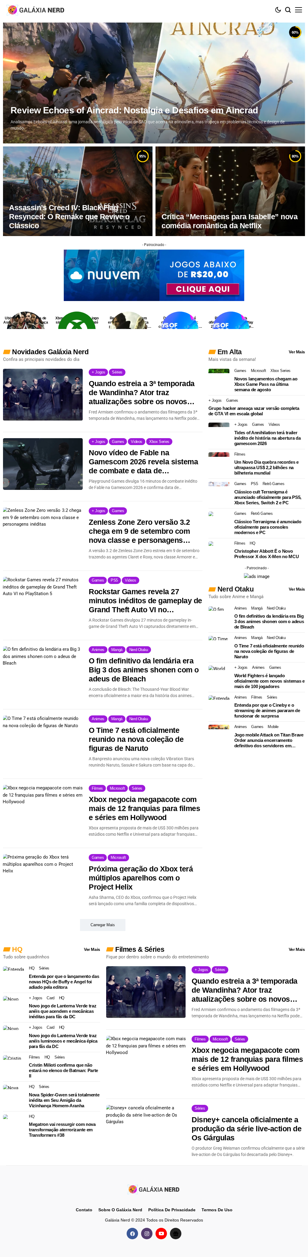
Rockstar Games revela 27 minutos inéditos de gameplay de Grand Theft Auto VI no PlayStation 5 (145, 600)
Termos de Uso (217, 1209)
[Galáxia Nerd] (36, 10)
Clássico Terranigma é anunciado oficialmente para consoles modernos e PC (267, 527)
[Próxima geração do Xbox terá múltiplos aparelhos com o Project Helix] (43, 880)
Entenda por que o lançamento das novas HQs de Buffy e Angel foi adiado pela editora (64, 982)
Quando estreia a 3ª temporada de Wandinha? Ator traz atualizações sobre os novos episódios (142, 392)
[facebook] (132, 1233)
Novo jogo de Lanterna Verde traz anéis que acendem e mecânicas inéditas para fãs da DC (62, 1011)
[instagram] (146, 1233)
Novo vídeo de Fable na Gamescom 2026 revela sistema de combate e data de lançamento (143, 461)
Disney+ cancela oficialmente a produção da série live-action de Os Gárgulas (246, 1128)
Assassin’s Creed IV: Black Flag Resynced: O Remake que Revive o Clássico (69, 216)
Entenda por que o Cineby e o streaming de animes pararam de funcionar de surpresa (267, 710)
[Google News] (175, 1233)
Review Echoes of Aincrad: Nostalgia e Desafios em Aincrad (134, 110)
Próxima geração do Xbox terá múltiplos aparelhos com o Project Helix (141, 878)
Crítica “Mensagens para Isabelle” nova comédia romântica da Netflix (229, 221)
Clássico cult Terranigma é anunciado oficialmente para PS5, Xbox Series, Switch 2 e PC (267, 497)
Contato (84, 1209)
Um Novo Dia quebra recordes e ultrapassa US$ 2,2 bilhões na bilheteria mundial (266, 467)
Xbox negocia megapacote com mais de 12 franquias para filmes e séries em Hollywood (144, 808)
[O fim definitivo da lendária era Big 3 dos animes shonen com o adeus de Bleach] (43, 672)
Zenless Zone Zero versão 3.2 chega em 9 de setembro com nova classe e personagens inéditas (139, 531)
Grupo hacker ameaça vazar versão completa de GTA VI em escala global (253, 411)
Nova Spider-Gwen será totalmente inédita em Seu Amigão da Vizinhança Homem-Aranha (64, 1100)
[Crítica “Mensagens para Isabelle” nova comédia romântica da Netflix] (230, 191)
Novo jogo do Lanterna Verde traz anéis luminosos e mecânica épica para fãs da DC (63, 1041)
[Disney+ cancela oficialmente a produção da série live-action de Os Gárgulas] (146, 1131)
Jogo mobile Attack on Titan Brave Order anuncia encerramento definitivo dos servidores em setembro (268, 740)
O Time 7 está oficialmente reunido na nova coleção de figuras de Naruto (136, 739)
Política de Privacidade (172, 1209)
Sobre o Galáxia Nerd (120, 1209)
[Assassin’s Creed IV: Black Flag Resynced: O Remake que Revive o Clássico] (77, 191)
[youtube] (161, 1233)
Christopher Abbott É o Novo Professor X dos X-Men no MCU (266, 554)
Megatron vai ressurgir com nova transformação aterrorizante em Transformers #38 (62, 1130)
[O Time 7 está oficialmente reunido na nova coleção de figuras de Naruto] (43, 741)
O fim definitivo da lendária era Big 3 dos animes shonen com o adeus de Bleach (144, 669)
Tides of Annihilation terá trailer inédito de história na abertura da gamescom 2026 (267, 438)
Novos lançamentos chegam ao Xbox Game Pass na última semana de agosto (265, 384)
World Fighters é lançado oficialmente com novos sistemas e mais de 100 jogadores (269, 681)
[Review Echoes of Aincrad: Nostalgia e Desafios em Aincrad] (154, 83)
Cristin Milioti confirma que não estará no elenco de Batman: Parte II (63, 1070)
